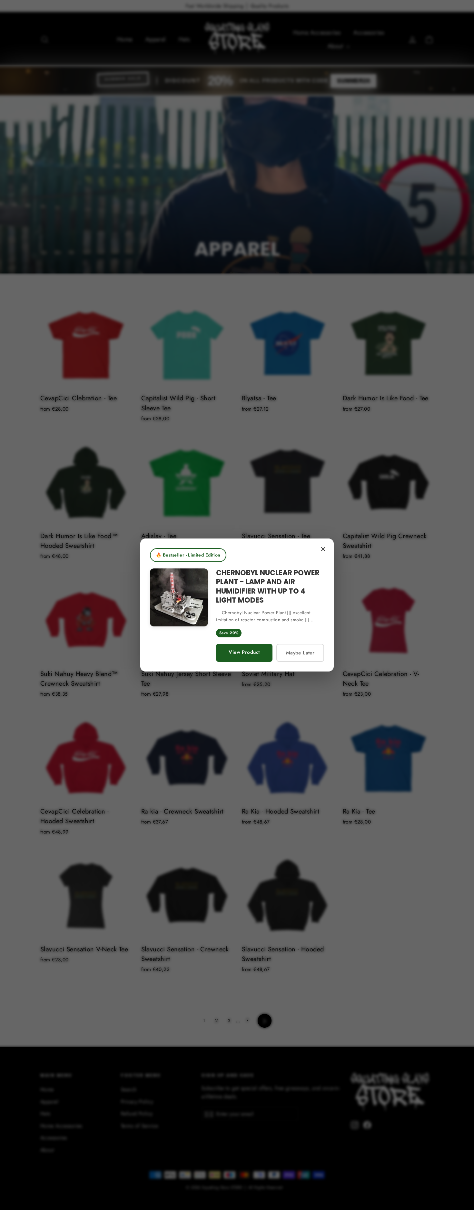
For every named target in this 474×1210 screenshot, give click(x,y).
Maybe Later (300, 652)
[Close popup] (323, 549)
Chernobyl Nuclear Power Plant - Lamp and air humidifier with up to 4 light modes (268, 586)
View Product (244, 652)
